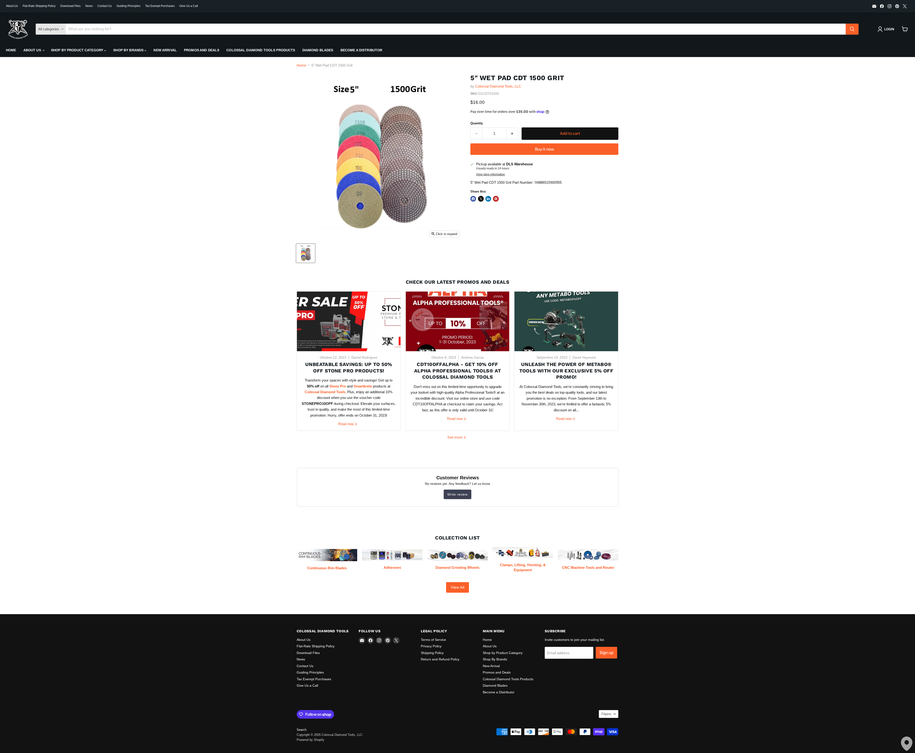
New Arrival (165, 50)
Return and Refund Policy (440, 659)
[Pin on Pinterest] (496, 199)
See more (455, 437)
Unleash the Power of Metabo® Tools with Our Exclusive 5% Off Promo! (566, 370)
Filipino (606, 714)
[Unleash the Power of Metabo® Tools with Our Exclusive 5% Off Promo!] (566, 321)
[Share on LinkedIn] (488, 199)
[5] (305, 253)
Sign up (606, 652)
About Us (12, 6)
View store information (490, 174)
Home (11, 50)
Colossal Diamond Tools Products (260, 50)
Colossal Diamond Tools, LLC (498, 86)
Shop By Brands (128, 50)
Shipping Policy (432, 653)
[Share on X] (481, 199)
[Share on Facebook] (473, 199)
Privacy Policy (431, 646)
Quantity (476, 123)
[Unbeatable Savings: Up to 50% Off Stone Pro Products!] (349, 321)
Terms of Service (433, 640)
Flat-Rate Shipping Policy (39, 6)
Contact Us (104, 6)
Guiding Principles (128, 6)
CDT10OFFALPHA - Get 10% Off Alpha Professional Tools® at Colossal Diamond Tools (457, 370)
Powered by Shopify (310, 740)
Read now (346, 424)
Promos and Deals (201, 50)
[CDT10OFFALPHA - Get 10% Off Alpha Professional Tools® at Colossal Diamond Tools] (457, 321)
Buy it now (544, 149)
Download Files (70, 6)
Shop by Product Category (77, 50)
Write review (457, 494)
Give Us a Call (188, 6)
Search (301, 730)
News (89, 6)
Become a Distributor (361, 50)
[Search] (852, 29)
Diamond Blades (317, 50)
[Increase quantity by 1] (512, 133)
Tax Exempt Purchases (160, 6)
